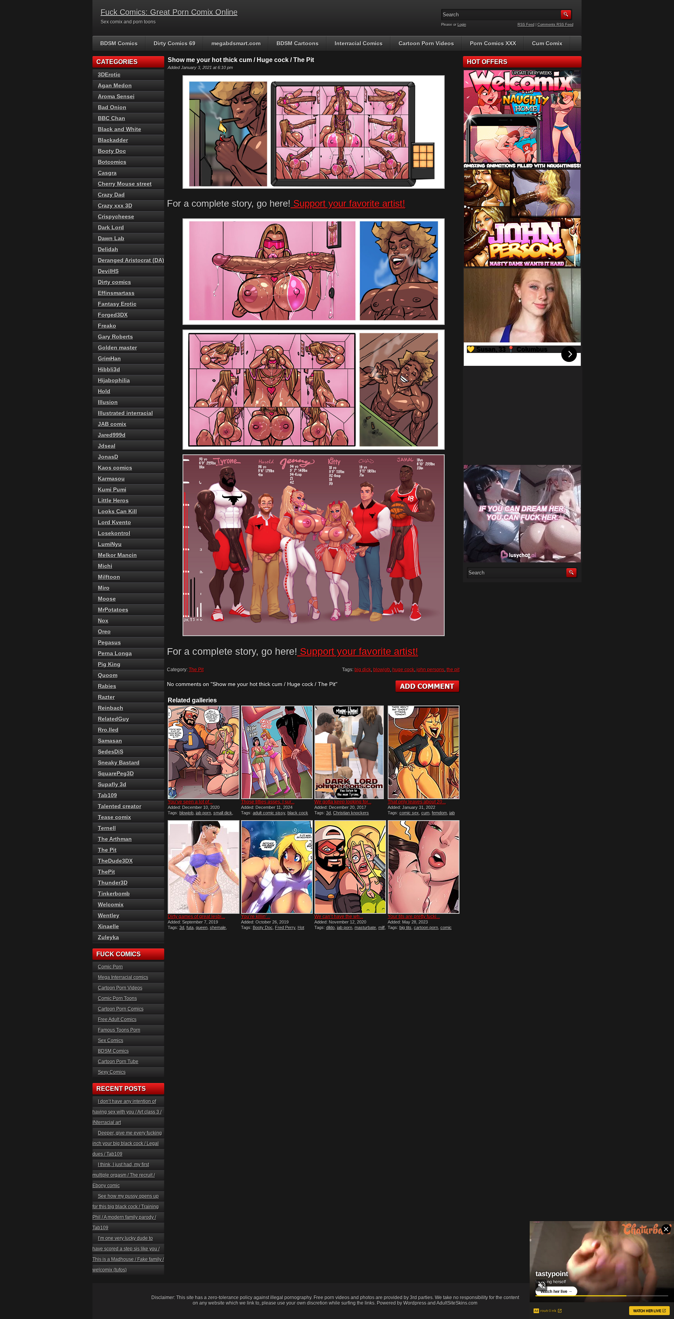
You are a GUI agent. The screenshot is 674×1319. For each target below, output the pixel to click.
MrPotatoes (113, 609)
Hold (104, 391)
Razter (106, 697)
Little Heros (113, 500)
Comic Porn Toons (117, 998)
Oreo (104, 631)
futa (189, 927)
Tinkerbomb (114, 893)
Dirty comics (114, 282)
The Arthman (115, 839)
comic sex (409, 812)
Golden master (117, 347)
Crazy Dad (111, 194)
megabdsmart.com (236, 43)
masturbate (365, 927)
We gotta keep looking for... (342, 802)
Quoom (107, 675)
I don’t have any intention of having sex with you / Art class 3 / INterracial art (126, 1112)
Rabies (107, 686)
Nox (103, 620)
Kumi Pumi (112, 489)
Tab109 (107, 795)
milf (381, 927)
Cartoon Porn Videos (426, 43)
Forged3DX (113, 315)
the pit (453, 669)
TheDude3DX (115, 861)
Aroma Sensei (116, 96)
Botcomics (112, 162)
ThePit (106, 872)
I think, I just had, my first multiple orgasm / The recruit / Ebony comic (123, 1175)
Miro (104, 588)
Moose (107, 599)
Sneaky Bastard (119, 762)
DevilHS (108, 271)
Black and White (119, 129)
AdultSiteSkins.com (456, 1303)
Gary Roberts (115, 336)
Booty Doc (263, 927)
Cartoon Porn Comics (121, 1009)
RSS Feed (526, 25)
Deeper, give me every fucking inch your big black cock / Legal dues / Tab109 (127, 1143)
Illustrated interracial (125, 413)
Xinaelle (108, 926)
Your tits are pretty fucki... (414, 916)
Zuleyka (108, 937)
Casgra (107, 173)
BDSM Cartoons (298, 43)
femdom (439, 812)
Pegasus (109, 642)
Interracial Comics (359, 43)
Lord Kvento (114, 522)
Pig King (109, 664)
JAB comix (112, 424)
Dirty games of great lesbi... (196, 916)
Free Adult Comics (117, 1019)
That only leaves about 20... (417, 802)
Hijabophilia (114, 380)
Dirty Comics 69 (174, 43)
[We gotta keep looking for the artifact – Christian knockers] (350, 752)
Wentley (108, 915)
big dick (363, 669)
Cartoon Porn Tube (118, 1061)
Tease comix (114, 817)
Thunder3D (113, 882)
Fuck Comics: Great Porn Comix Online (169, 12)
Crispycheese (116, 216)
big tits (405, 927)
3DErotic (109, 74)
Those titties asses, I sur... (267, 802)
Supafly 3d (112, 784)
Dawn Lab (111, 238)
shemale (218, 927)
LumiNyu (110, 544)
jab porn (203, 812)
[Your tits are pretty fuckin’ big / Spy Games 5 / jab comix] (423, 867)
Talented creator (119, 806)
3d (328, 812)
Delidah (108, 249)
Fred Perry (285, 927)
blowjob (381, 669)
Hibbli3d (109, 369)
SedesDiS (110, 751)
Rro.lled (108, 730)
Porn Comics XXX (493, 43)
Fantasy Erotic (117, 304)
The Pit (196, 669)
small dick (222, 812)
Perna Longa (115, 653)
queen (202, 927)
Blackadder (113, 140)
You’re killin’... (255, 916)
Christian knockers (351, 812)
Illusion (108, 402)
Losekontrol (114, 533)
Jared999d (112, 435)
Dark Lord (111, 227)
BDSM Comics (119, 43)
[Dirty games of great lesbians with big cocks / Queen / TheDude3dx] (203, 867)
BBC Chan (111, 118)
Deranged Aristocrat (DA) (131, 260)
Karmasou (111, 478)
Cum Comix (547, 43)
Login (462, 25)
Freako (107, 326)
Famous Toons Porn (119, 1030)
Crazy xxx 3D (115, 205)
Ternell (107, 828)
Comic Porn (110, 967)
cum (425, 812)
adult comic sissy (269, 812)
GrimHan (109, 358)
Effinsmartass (116, 293)
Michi (105, 566)
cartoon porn (426, 927)
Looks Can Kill (117, 511)
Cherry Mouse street (125, 184)
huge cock (403, 669)
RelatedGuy (113, 719)
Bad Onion (112, 107)
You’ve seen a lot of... (190, 802)
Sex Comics (110, 1040)
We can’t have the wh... (338, 916)
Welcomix (111, 904)
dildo (330, 927)
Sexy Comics (112, 1072)
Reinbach (110, 708)
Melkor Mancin (117, 555)
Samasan (110, 741)
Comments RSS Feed (555, 25)
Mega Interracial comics (123, 977)
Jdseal (106, 446)
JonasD (108, 457)
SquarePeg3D (116, 773)
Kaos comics (115, 467)
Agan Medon (115, 85)
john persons (430, 669)
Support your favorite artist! (348, 203)
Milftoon (109, 577)
